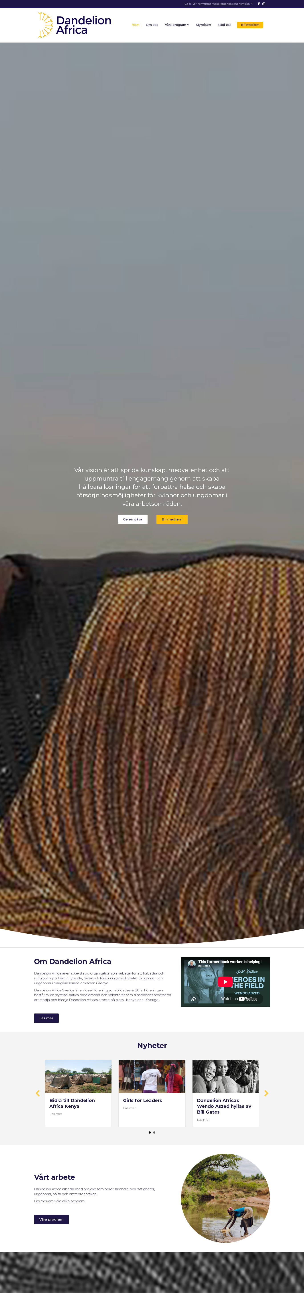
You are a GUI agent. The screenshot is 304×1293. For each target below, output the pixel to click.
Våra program (175, 25)
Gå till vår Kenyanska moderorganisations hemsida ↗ (219, 3)
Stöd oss (224, 25)
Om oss (152, 25)
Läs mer (55, 1114)
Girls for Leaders (142, 1100)
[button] (133, 519)
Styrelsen (203, 25)
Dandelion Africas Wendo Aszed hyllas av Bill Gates (224, 1106)
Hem (135, 25)
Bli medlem (250, 25)
